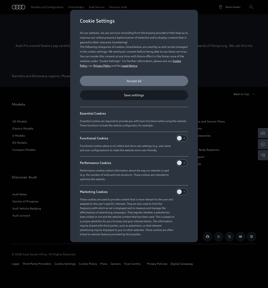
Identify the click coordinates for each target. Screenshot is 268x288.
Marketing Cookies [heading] (94, 192)
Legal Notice (129, 65)
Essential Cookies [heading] (93, 113)
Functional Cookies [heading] (94, 138)
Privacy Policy (102, 65)
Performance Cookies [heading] (95, 163)
